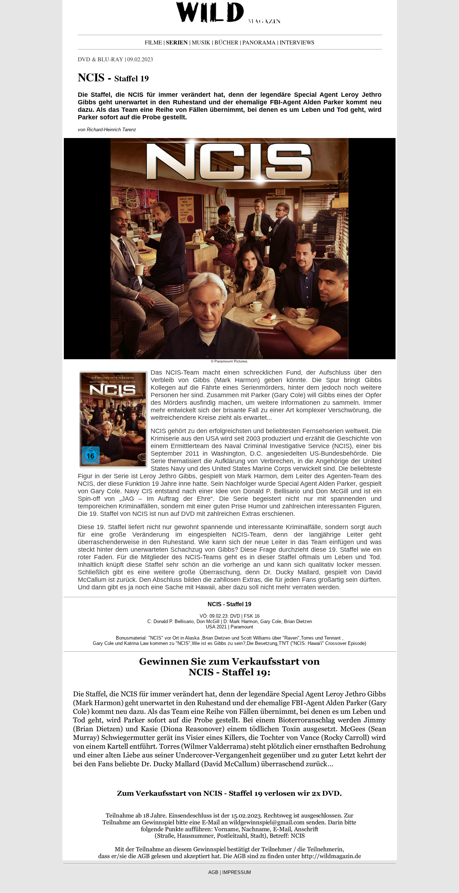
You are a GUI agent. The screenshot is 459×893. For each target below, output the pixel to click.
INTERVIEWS (297, 42)
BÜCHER (226, 42)
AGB (213, 872)
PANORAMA (259, 42)
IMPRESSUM (236, 872)
